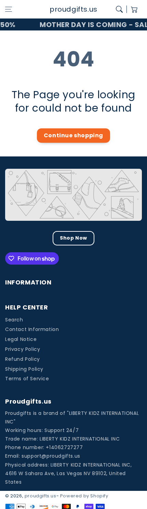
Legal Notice (21, 339)
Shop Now (73, 237)
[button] (8, 9)
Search (14, 319)
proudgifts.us (40, 496)
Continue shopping (73, 135)
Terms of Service (27, 378)
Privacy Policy (22, 349)
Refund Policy (22, 359)
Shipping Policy (24, 369)
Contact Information (32, 329)
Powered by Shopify (84, 496)
